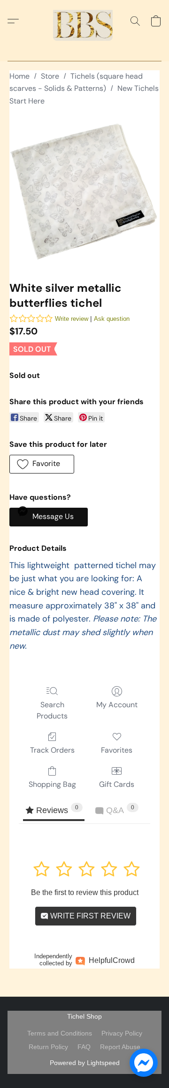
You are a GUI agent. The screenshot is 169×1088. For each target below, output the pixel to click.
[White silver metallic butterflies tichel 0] (84, 191)
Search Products (52, 710)
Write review (71, 318)
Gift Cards (116, 784)
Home (19, 76)
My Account (117, 705)
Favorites (116, 750)
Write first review (89, 916)
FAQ (84, 1047)
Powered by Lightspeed (85, 1062)
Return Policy (48, 1047)
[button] (84, 21)
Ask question (112, 318)
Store (50, 76)
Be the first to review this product (84, 892)
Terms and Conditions (59, 1033)
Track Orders (52, 750)
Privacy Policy (121, 1033)
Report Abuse (120, 1047)
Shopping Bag (52, 784)
